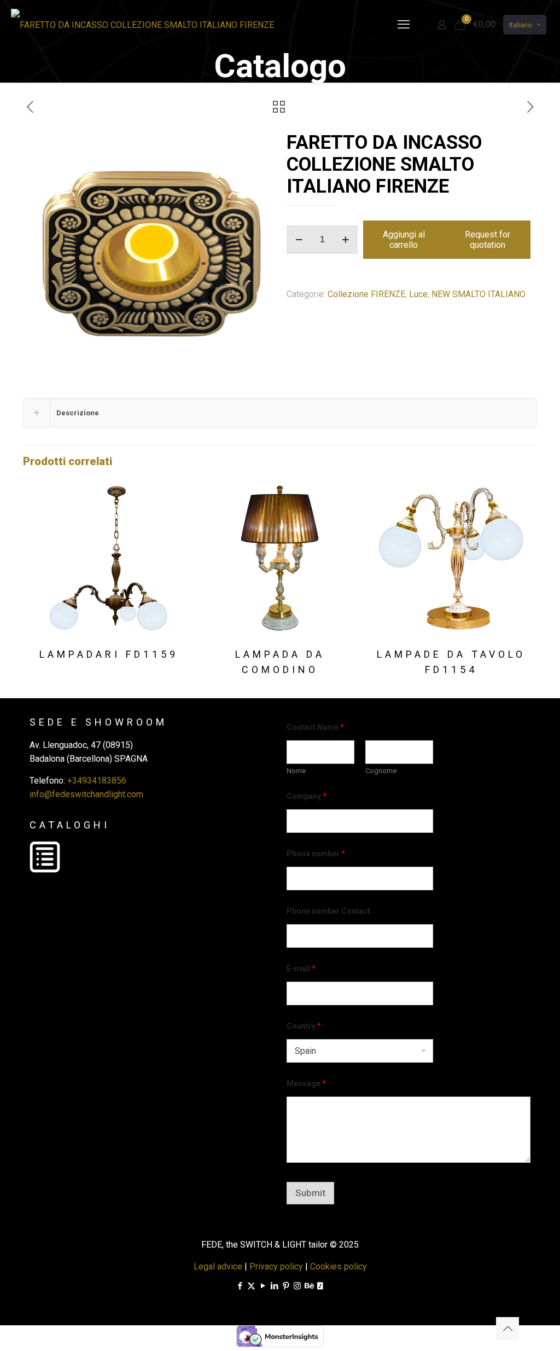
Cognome (380, 771)
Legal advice (218, 1266)
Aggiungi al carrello (404, 239)
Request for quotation (487, 239)
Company (306, 796)
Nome (296, 771)
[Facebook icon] (240, 1286)
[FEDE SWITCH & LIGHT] (142, 24)
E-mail (301, 968)
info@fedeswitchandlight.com (86, 794)
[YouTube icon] (263, 1286)
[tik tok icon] (320, 1286)
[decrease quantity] (298, 239)
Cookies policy (338, 1266)
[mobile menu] (403, 24)
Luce (418, 294)
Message (306, 1083)
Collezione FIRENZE (366, 294)
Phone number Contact (328, 911)
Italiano (520, 25)
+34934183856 (96, 780)
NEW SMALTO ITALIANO (478, 294)
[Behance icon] (309, 1286)
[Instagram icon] (297, 1286)
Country (304, 1026)
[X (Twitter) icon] (251, 1286)
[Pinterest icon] (286, 1286)
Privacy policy (276, 1266)
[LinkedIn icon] (274, 1286)
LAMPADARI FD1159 (108, 654)
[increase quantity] (345, 239)
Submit (310, 1192)
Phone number (316, 853)
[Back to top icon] (507, 1328)
